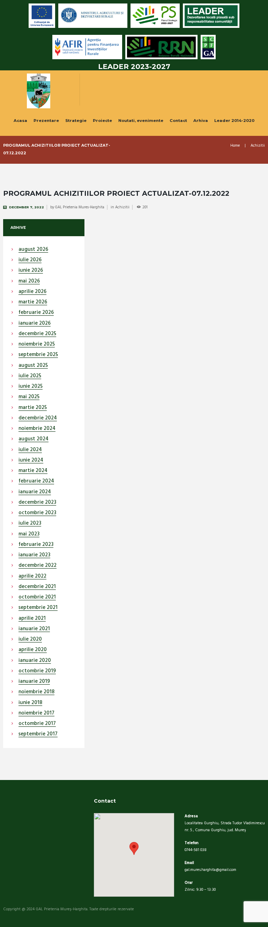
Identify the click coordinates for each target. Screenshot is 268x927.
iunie (30, 270)
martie (32, 302)
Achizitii (258, 145)
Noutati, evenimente (140, 120)
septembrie (38, 355)
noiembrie (36, 344)
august (33, 250)
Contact (178, 120)
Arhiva (200, 120)
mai (29, 281)
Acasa (20, 120)
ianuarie (34, 323)
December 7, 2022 (26, 207)
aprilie (32, 292)
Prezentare (46, 120)
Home (235, 145)
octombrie (37, 513)
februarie (36, 313)
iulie (30, 260)
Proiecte (102, 120)
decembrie (37, 334)
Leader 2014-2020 (234, 120)
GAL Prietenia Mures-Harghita (79, 207)
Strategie (76, 120)
